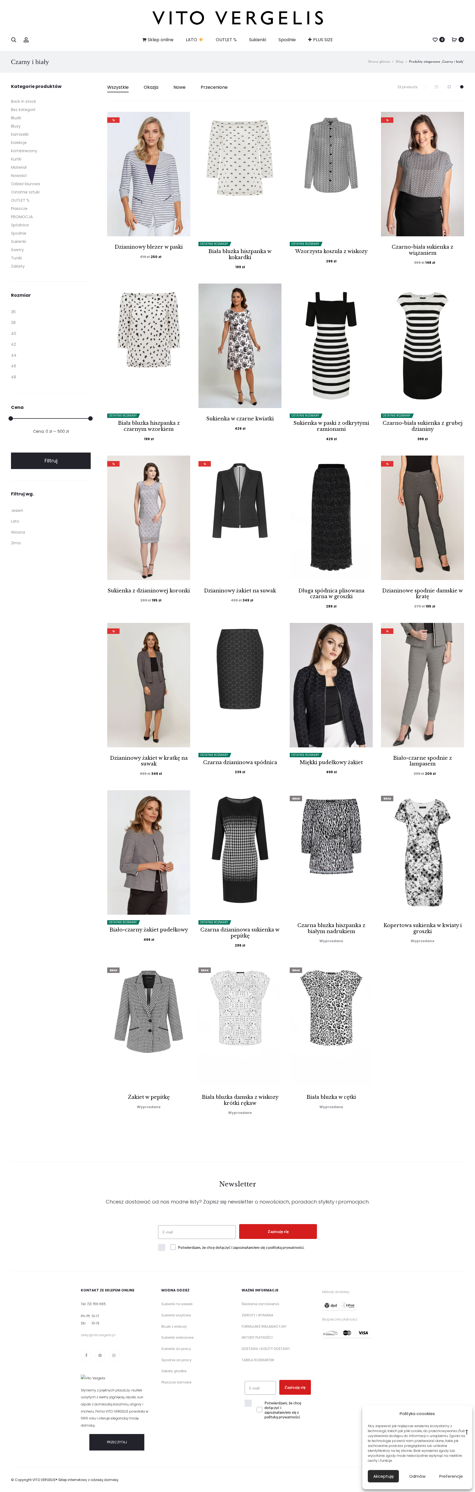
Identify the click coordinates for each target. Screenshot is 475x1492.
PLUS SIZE (323, 40)
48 (13, 377)
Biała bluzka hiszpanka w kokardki (240, 254)
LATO (192, 40)
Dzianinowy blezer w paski (149, 247)
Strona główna (379, 61)
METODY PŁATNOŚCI (257, 1337)
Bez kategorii (23, 109)
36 (13, 312)
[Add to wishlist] (183, 119)
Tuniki (16, 258)
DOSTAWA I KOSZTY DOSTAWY (266, 1348)
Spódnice (20, 225)
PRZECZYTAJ (117, 1442)
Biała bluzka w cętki (331, 1097)
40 (13, 333)
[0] (435, 39)
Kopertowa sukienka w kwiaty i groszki (422, 928)
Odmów (417, 1476)
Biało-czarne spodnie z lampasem (422, 761)
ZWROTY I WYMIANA (257, 1315)
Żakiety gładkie (173, 1371)
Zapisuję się (278, 1231)
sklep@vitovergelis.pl (98, 1335)
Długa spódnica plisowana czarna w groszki (331, 594)
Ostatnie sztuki (25, 192)
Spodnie (287, 40)
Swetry (17, 250)
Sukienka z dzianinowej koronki (148, 591)
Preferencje (451, 1476)
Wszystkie (118, 87)
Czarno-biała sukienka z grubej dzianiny (423, 426)
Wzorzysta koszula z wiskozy (331, 251)
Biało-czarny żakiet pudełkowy (148, 930)
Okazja (151, 87)
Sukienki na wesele (176, 1304)
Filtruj (51, 460)
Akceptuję (383, 1476)
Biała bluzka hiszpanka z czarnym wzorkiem (149, 426)
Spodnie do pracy (176, 1360)
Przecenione (214, 87)
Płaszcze (19, 208)
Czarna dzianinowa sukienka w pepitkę (240, 933)
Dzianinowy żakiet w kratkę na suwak (149, 761)
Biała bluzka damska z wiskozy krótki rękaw (240, 1100)
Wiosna (18, 532)
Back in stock (23, 101)
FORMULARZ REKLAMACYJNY (264, 1326)
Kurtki (16, 159)
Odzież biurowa (25, 184)
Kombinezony (24, 151)
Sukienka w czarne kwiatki (240, 419)
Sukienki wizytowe (176, 1315)
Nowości (19, 175)
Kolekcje (19, 142)
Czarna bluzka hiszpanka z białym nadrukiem (331, 928)
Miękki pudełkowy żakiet (331, 762)
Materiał (19, 167)
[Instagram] (113, 1355)
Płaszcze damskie (176, 1382)
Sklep (400, 61)
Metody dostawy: (336, 1291)
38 (13, 322)
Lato (15, 521)
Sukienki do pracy (176, 1348)
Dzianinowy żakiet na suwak (240, 591)
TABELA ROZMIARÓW (258, 1360)
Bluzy (16, 126)
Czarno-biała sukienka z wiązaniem (422, 250)
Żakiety (18, 266)
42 (13, 344)
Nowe (179, 87)
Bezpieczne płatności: (340, 1319)
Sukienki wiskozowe (177, 1337)
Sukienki (257, 40)
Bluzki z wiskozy (174, 1326)
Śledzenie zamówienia (260, 1304)
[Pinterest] (100, 1355)
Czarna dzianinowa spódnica (240, 762)
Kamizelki (20, 134)
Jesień (17, 510)
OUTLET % (226, 40)
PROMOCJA (22, 217)
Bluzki (16, 118)
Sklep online (160, 40)
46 (13, 366)
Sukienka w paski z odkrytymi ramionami (331, 426)
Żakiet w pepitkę (149, 1097)
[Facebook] (86, 1355)
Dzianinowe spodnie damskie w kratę (422, 594)
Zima (16, 543)
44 (13, 355)
